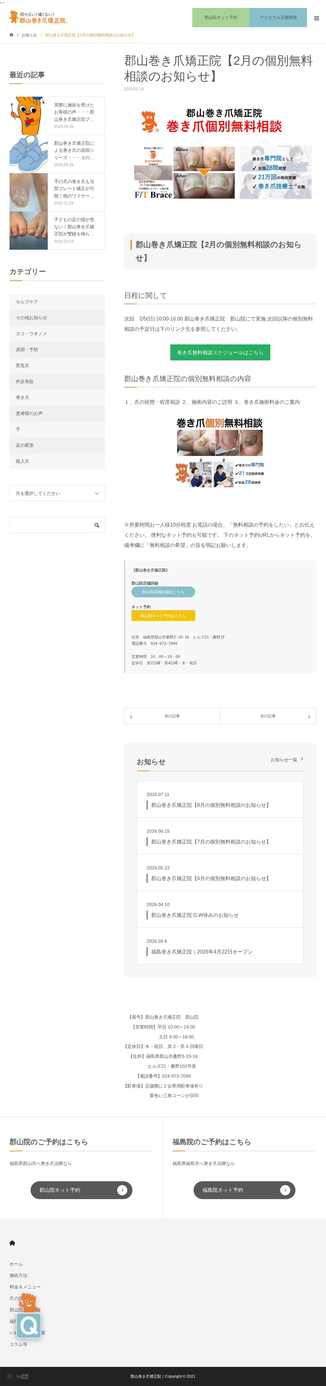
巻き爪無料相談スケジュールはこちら (220, 352)
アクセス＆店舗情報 (278, 17)
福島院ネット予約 (222, 1190)
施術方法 (18, 1275)
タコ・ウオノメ (31, 333)
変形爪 (22, 365)
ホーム (16, 1263)
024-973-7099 (164, 643)
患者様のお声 (29, 413)
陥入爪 (22, 461)
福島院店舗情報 (25, 1321)
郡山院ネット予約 (220, 17)
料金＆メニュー (25, 1286)
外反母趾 (25, 381)
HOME (12, 1243)
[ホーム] (11, 35)
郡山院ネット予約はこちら (163, 616)
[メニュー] (316, 17)
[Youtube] (22, 1376)
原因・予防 (27, 349)
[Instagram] (9, 1376)
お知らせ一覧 (284, 759)
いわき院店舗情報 (27, 1332)
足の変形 (25, 445)
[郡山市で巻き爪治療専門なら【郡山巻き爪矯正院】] (41, 18)
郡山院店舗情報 (25, 1309)
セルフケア (27, 301)
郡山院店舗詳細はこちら (163, 592)
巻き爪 (22, 397)
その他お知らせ (31, 317)
